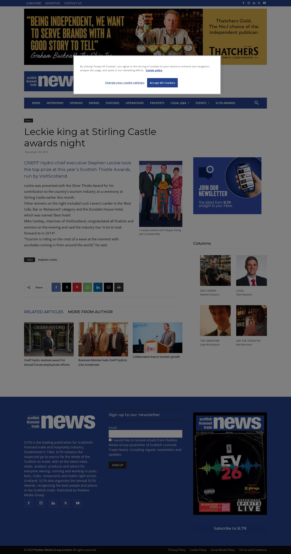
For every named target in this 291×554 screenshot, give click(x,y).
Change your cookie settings (124, 82)
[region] (147, 74)
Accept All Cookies (162, 82)
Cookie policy (154, 70)
